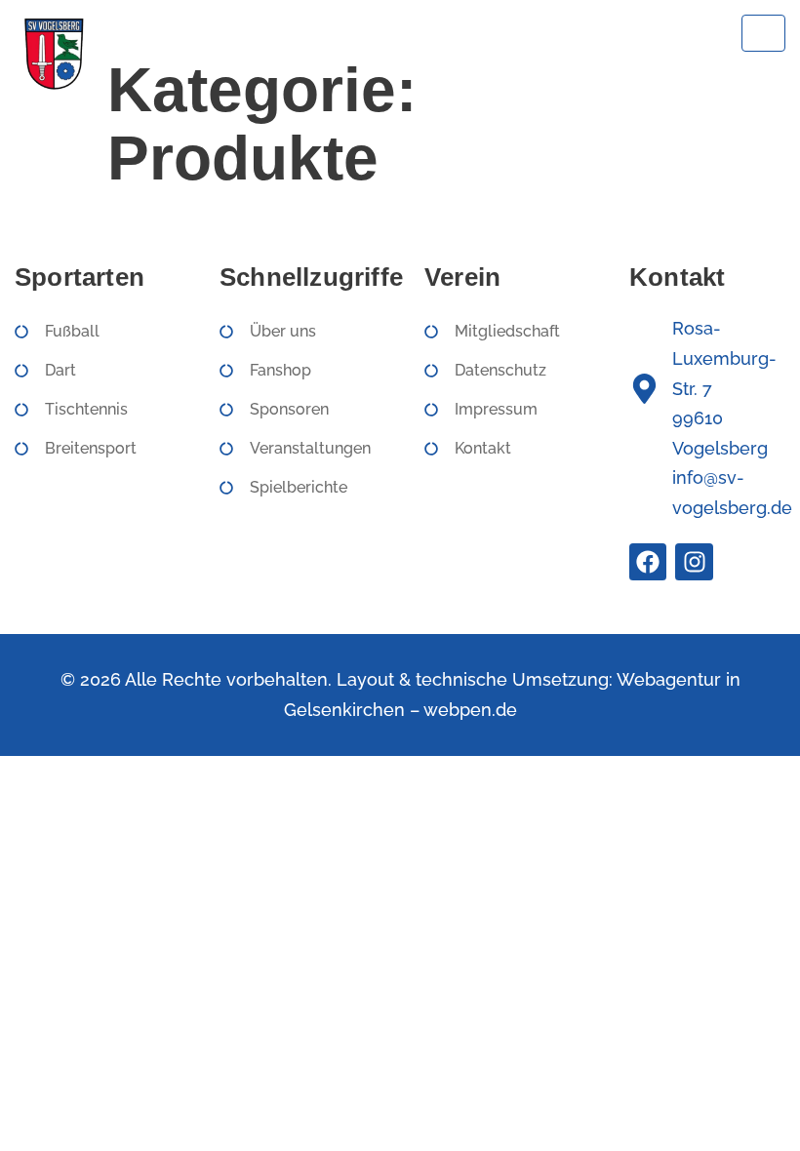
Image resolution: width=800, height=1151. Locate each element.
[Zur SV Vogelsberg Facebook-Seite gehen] (647, 561)
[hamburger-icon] (763, 33)
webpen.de (470, 709)
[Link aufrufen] (53, 53)
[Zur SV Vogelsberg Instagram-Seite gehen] (693, 561)
